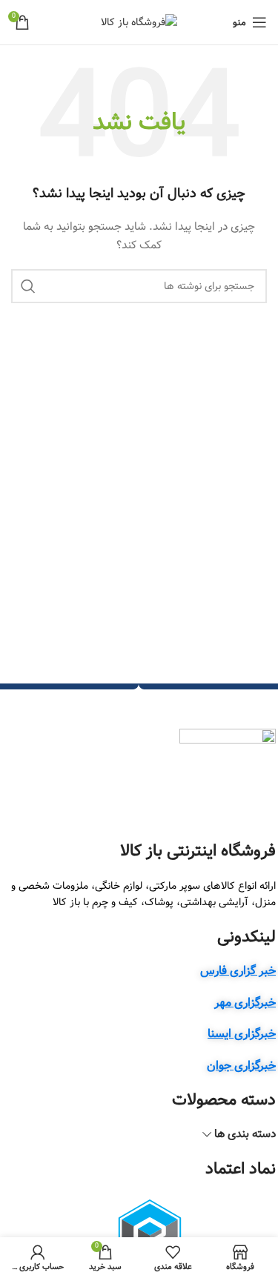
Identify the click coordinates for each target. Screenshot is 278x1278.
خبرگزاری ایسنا (242, 1033)
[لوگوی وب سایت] (139, 22)
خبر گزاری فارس (238, 970)
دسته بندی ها (245, 1134)
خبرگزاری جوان (241, 1065)
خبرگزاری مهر (245, 1002)
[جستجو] (28, 286)
